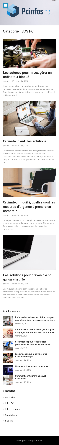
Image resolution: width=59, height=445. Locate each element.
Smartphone (11, 415)
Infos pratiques (12, 409)
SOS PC (9, 421)
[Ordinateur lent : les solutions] (29, 118)
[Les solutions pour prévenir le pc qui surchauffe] (29, 252)
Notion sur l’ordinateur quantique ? (32, 366)
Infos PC (9, 403)
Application (10, 397)
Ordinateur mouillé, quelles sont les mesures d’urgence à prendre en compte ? (29, 206)
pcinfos (6, 81)
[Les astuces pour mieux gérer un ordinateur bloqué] (29, 53)
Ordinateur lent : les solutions (24, 141)
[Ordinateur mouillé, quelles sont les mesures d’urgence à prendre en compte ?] (29, 182)
